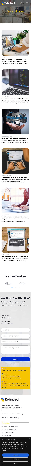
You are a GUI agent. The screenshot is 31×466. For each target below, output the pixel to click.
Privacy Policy (14, 417)
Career (13, 414)
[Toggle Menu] (27, 3)
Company (5, 414)
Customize (15, 459)
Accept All (15, 455)
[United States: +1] (2, 342)
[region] (15, 451)
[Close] (29, 439)
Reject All (15, 463)
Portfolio (4, 417)
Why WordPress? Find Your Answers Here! (15, 256)
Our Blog (20, 414)
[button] (21, 3)
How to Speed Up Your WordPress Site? (14, 59)
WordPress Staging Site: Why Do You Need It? (16, 138)
